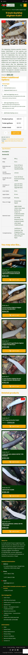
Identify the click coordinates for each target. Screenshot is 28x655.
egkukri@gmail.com (9, 583)
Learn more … (7, 597)
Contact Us (7, 640)
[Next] (26, 43)
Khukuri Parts (7, 629)
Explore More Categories (11, 619)
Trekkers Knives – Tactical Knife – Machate (12, 614)
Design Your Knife (20, 647)
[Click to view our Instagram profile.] (10, 650)
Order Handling (11, 647)
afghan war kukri (8, 141)
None (5, 85)
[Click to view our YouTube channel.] (15, 650)
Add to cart (16, 133)
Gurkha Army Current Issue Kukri (15, 139)
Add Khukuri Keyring (11, 113)
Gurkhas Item (7, 604)
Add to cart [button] (15, 280)
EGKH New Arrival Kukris (9, 600)
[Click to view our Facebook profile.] (18, 650)
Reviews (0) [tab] (5, 154)
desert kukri (17, 141)
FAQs (5, 627)
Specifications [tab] (6, 148)
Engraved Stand (10, 90)
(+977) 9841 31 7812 (9, 573)
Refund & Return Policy (10, 638)
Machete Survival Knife (10, 611)
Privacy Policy (7, 634)
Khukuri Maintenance (9, 631)
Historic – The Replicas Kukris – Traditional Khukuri (12, 608)
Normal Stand (10, 88)
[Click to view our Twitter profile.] (13, 650)
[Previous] (2, 43)
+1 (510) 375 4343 (8, 590)
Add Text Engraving (11, 94)
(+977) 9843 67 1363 (9, 577)
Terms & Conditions (9, 636)
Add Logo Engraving (11, 103)
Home (4, 647)
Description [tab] (5, 151)
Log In (26, 1)
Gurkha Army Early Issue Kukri (11, 617)
